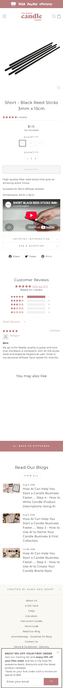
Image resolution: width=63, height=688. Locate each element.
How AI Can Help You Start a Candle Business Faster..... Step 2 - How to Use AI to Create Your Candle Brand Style (41, 562)
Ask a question (31, 246)
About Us (31, 600)
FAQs (31, 611)
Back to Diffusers (34, 446)
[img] (10, 331)
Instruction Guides (31, 621)
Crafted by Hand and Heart (30, 589)
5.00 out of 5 (40, 286)
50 (39, 143)
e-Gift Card (31, 605)
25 (30, 143)
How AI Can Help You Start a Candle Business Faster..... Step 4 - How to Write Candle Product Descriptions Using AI (41, 497)
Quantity (31, 137)
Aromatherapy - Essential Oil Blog (31, 636)
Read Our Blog (31, 631)
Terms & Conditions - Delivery (31, 646)
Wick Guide (31, 626)
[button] (10, 117)
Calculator (31, 616)
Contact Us (31, 641)
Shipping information (31, 239)
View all (31, 475)
